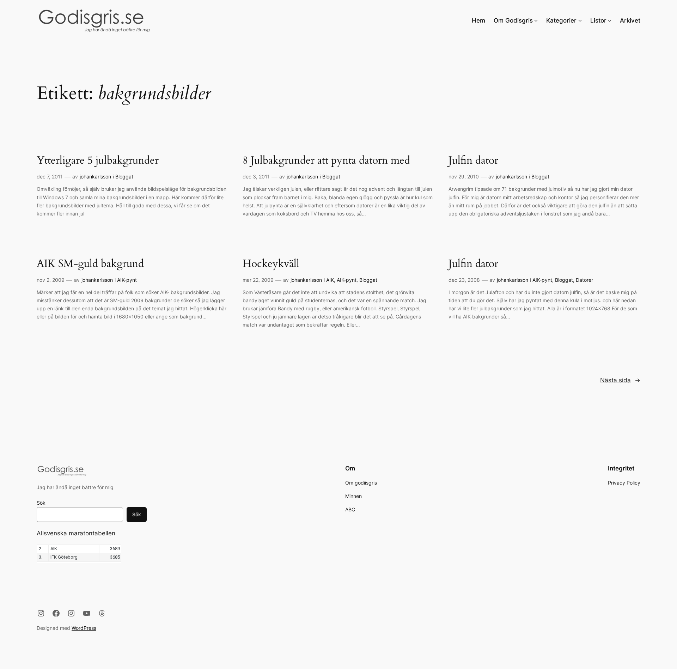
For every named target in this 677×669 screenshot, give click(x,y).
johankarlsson (95, 177)
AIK (330, 280)
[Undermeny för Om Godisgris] (536, 20)
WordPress (84, 628)
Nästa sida (620, 380)
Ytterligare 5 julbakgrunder (98, 160)
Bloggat (124, 177)
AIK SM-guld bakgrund (90, 264)
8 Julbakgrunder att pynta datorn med (326, 160)
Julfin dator (473, 160)
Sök (41, 503)
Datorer (584, 280)
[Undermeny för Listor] (609, 20)
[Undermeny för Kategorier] (580, 20)
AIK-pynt (127, 280)
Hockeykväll (271, 264)
